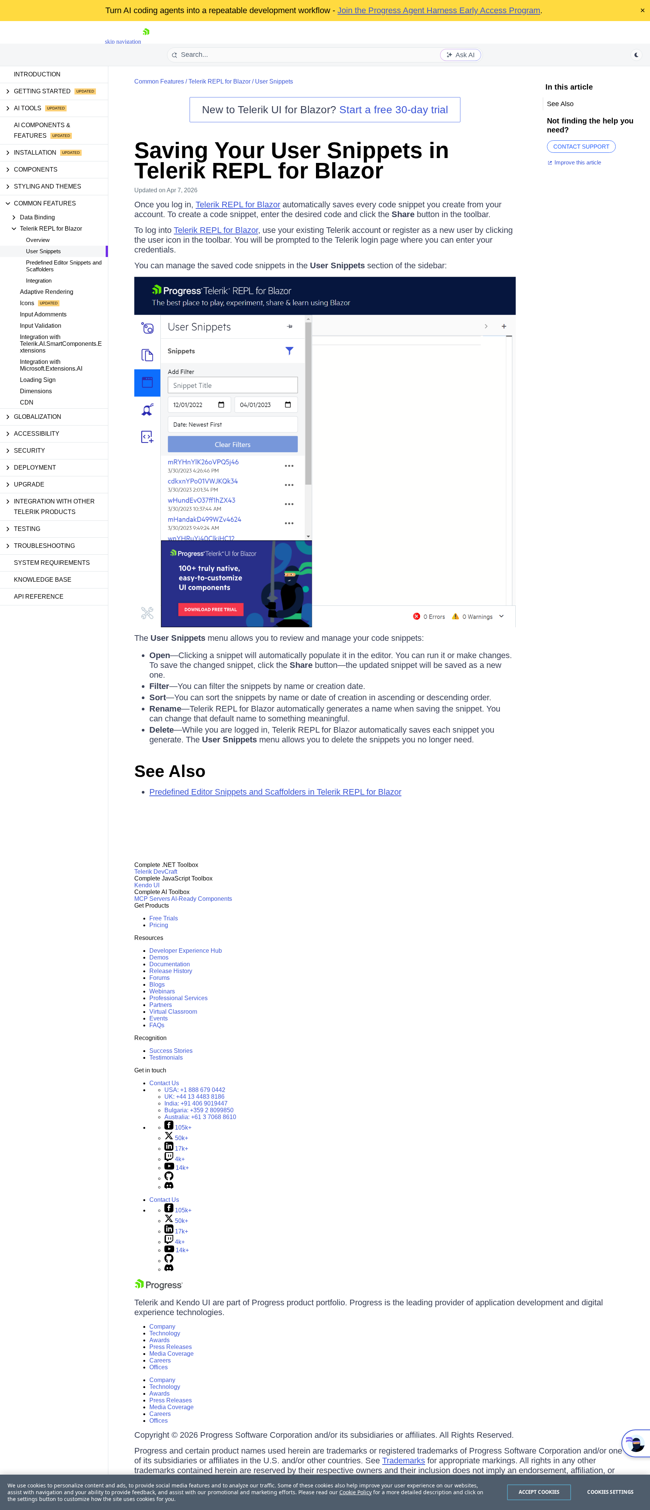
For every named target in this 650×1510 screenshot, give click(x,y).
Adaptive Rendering (46, 292)
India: (196, 1103)
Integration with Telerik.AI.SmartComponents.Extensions (61, 344)
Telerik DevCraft (155, 871)
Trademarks (403, 1460)
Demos (159, 957)
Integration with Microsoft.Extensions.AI (51, 365)
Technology (164, 1333)
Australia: (200, 1117)
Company (162, 1326)
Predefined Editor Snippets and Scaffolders (64, 265)
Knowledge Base (42, 579)
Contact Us (164, 1083)
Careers (160, 1360)
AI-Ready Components (201, 899)
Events (158, 1018)
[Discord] (168, 1187)
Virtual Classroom (173, 1011)
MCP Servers (152, 899)
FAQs (156, 1025)
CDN (26, 402)
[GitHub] (168, 1178)
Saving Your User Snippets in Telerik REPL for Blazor (291, 160)
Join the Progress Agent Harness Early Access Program (438, 10)
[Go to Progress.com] (158, 1288)
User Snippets (43, 251)
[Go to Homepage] (146, 41)
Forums (159, 978)
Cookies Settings (610, 1492)
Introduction (37, 74)
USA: (194, 1090)
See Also (169, 771)
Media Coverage (171, 1353)
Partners (160, 1005)
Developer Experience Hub (185, 950)
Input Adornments (43, 314)
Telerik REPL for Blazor (219, 81)
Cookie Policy (355, 1492)
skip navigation (123, 41)
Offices (158, 1367)
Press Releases (170, 1347)
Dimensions (36, 391)
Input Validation (40, 325)
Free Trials (163, 918)
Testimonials (166, 1057)
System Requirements (52, 563)
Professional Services (178, 998)
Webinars (162, 991)
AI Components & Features (42, 130)
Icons (27, 303)
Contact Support (581, 146)
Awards (159, 1340)
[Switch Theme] (636, 55)
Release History (170, 971)
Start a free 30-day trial (393, 110)
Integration (39, 280)
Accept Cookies (539, 1492)
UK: (194, 1096)
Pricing (158, 925)
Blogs (157, 984)
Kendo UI (146, 885)
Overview (38, 240)
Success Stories (171, 1051)
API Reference (39, 596)
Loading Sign (38, 380)
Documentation (169, 964)
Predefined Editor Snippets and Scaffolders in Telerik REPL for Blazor (275, 792)
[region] (325, 1492)
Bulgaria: (199, 1110)
